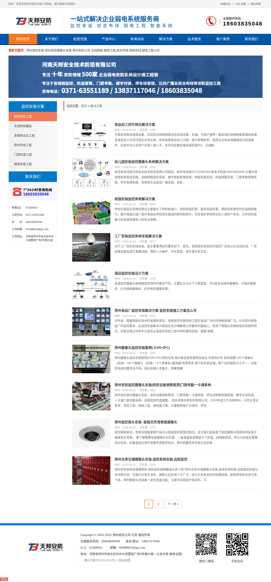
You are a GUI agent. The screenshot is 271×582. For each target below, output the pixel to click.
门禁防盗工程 (23, 154)
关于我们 (51, 39)
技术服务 (194, 39)
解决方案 (166, 39)
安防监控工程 (23, 116)
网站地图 (256, 4)
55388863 (95, 547)
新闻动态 (137, 39)
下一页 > (173, 504)
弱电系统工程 (23, 164)
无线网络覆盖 (23, 126)
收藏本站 (225, 4)
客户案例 (223, 39)
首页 (84, 106)
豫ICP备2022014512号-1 (99, 560)
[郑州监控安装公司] (34, 21)
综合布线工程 (23, 145)
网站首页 (23, 39)
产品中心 (108, 39)
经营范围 (80, 39)
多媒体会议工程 (24, 135)
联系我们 (251, 39)
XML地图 (240, 4)
